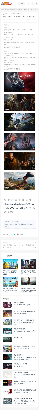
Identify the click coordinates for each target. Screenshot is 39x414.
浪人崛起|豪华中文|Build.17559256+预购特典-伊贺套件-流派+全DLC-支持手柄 (25, 357)
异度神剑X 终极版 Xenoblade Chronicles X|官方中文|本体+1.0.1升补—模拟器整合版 (24, 401)
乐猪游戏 (9, 9)
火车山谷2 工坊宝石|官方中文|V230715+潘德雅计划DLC (10, 272)
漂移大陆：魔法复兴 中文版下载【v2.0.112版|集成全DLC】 (10, 290)
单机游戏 (15, 9)
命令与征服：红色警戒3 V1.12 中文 (29, 246)
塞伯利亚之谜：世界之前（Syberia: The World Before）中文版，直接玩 (28, 290)
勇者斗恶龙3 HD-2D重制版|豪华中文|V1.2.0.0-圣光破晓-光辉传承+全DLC (25, 322)
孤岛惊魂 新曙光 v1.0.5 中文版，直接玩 (10, 246)
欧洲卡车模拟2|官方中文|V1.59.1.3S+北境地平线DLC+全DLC (24, 375)
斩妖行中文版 (18, 337)
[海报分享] (21, 234)
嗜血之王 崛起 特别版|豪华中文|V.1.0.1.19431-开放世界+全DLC (28, 272)
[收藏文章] (10, 234)
